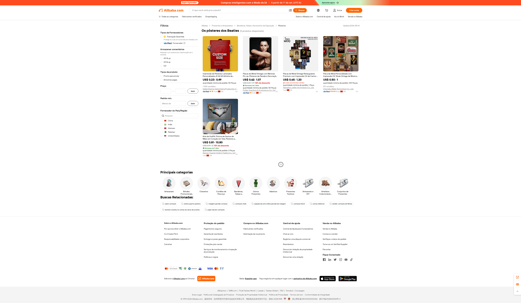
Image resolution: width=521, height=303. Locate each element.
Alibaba (205, 26)
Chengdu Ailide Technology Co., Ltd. (338, 89)
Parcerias (327, 249)
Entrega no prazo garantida (215, 239)
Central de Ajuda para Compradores (298, 229)
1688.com (232, 291)
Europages (299, 291)
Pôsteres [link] (282, 26)
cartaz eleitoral (318, 204)
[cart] (327, 11)
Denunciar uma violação (293, 257)
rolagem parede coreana (217, 204)
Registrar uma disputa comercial (296, 239)
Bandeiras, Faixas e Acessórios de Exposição (255, 26)
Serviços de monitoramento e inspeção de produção (220, 250)
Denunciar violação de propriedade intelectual (297, 250)
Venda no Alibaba (330, 229)
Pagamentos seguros (213, 229)
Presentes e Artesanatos (222, 26)
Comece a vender (330, 234)
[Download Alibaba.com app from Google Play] (348, 278)
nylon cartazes (170, 204)
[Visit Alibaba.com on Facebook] (324, 259)
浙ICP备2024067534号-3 (329, 299)
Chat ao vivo (288, 234)
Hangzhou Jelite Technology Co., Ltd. (298, 87)
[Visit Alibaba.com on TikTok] (351, 259)
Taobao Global (272, 291)
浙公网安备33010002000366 (304, 299)
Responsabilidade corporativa (176, 239)
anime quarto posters (192, 204)
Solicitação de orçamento (254, 234)
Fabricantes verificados (253, 229)
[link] (517, 277)
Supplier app (251, 278)
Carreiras (168, 244)
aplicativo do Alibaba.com (305, 278)
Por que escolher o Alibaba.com (177, 229)
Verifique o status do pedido (334, 239)
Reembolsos (288, 244)
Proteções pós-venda (213, 244)
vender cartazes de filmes (342, 204)
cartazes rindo (240, 204)
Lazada (260, 291)
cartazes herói (299, 204)
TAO (281, 291)
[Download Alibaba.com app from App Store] (328, 278)
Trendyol (289, 291)
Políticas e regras (211, 257)
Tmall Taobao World (247, 291)
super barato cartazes (216, 210)
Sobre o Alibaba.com (173, 223)
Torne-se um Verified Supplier (335, 244)
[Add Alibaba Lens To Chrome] (206, 278)
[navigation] (179, 95)
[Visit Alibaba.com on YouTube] (346, 259)
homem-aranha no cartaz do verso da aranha (182, 210)
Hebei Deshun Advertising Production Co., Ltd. (220, 89)
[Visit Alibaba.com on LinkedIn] (329, 259)
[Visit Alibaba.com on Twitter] (335, 259)
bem (193, 91)
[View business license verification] (285, 299)
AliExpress (221, 291)
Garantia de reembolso (213, 234)
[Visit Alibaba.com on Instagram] (340, 259)
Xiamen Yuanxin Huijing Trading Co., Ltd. (219, 153)
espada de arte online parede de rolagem (270, 204)
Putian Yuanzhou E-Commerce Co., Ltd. (259, 90)
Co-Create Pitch (171, 234)
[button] (290, 10)
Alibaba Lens (179, 278)
